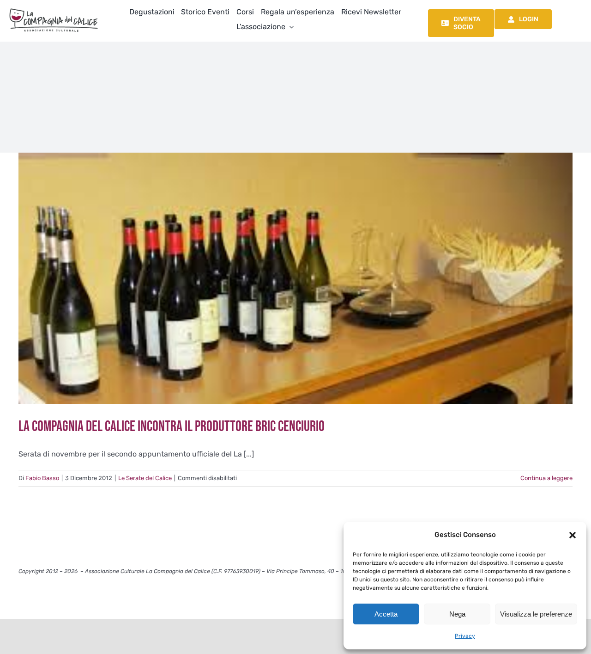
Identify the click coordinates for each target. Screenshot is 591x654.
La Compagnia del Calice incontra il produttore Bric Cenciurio (171, 427)
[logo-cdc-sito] (54, 8)
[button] (572, 535)
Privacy (465, 636)
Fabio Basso (42, 478)
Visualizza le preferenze (536, 614)
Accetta (386, 614)
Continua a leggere (546, 478)
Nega (457, 614)
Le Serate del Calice (145, 478)
